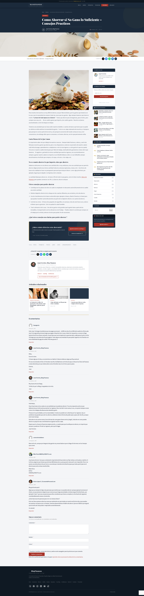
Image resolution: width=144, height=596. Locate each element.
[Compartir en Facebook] (106, 59)
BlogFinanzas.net (77, 1)
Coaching (105, 5)
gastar (53, 244)
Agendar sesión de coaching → (77, 229)
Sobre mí (40, 273)
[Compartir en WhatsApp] (109, 59)
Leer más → (101, 81)
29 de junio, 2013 (32, 328)
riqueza (74, 244)
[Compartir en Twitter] (103, 59)
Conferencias (51, 273)
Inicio (79, 5)
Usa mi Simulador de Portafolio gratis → (48, 277)
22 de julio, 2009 (32, 457)
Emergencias (41, 244)
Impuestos (53, 582)
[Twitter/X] (30, 586)
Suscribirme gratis (104, 96)
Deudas (48, 582)
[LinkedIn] (41, 586)
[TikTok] (48, 586)
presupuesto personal (67, 244)
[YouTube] (44, 586)
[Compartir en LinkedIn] (112, 59)
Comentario (32, 523)
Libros (84, 5)
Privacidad (97, 5)
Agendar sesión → (104, 224)
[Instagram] (37, 586)
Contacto (74, 582)
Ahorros (47, 12)
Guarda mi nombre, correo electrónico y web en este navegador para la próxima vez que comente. (56, 551)
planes (58, 244)
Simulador (112, 5)
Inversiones (34, 582)
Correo (31, 544)
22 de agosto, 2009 (32, 440)
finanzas (48, 244)
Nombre (31, 537)
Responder (31, 342)
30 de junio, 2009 (32, 484)
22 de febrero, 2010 (32, 351)
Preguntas (90, 5)
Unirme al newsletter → (77, 233)
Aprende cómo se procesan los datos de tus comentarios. (67, 557)
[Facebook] (33, 586)
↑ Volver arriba (112, 592)
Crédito (43, 582)
